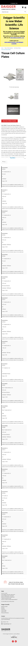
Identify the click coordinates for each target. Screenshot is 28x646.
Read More (12, 158)
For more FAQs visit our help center (7, 601)
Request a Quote (4, 606)
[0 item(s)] (23, 7)
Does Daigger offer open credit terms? (8, 594)
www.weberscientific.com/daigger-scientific (14, 43)
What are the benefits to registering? (7, 597)
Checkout (3, 609)
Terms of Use (3, 611)
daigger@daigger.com (7, 623)
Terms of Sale (3, 610)
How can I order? (4, 593)
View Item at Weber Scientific (9, 121)
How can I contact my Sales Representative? (9, 599)
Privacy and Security (5, 612)
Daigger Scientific (9, 7)
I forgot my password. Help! (6, 598)
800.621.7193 (5, 622)
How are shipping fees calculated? (7, 595)
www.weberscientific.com (17, 38)
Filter (4, 161)
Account (2, 607)
